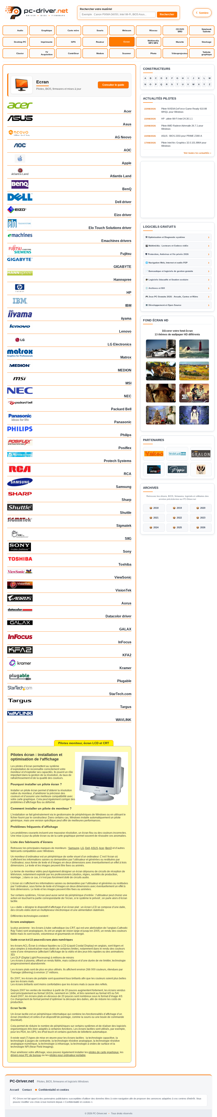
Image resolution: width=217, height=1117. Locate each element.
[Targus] (69, 701)
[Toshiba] (69, 559)
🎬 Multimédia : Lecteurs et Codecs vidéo (166, 245)
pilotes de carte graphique (104, 1052)
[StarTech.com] (69, 688)
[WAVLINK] (69, 713)
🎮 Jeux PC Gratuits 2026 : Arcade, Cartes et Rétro (171, 296)
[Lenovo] (69, 326)
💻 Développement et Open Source (163, 305)
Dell (87, 848)
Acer (101, 848)
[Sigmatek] (69, 520)
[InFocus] (69, 636)
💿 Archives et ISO (155, 288)
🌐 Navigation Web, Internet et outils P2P (166, 262)
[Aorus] (69, 597)
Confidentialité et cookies (54, 1089)
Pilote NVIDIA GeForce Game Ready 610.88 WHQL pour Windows (184, 110)
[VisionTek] (69, 585)
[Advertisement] (177, 189)
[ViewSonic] (69, 571)
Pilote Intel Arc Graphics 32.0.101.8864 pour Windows (183, 144)
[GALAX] (69, 622)
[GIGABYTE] (69, 259)
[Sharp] (69, 493)
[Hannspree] (69, 273)
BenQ (108, 848)
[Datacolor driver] (69, 609)
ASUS (94, 848)
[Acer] (69, 106)
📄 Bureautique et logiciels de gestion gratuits (169, 271)
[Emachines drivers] (69, 235)
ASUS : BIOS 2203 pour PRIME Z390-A (181, 136)
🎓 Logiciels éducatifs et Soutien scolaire (166, 279)
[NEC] (69, 390)
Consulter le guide (113, 84)
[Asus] (69, 118)
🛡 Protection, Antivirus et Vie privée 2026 (167, 254)
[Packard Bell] (69, 402)
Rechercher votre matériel (96, 9)
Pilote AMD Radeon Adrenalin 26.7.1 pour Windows (182, 127)
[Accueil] (36, 12)
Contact (27, 1089)
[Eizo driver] (69, 209)
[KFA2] (69, 649)
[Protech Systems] (69, 454)
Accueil (14, 1089)
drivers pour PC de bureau (26, 1055)
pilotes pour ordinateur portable (67, 1055)
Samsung (73, 848)
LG (82, 848)
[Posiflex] (69, 442)
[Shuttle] (69, 507)
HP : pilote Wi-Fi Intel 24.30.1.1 (177, 118)
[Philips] (69, 429)
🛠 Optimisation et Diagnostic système (165, 237)
